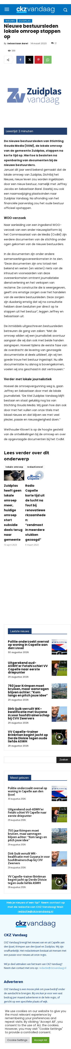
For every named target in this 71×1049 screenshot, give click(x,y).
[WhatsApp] (47, 60)
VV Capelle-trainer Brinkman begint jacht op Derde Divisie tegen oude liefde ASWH (28, 737)
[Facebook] (20, 60)
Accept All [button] (40, 1040)
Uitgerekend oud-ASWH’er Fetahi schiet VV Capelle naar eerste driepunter (28, 668)
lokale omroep (14, 466)
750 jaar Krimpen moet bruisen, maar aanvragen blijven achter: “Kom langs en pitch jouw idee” (28, 691)
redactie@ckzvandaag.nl (52, 968)
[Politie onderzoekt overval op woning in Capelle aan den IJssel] (59, 647)
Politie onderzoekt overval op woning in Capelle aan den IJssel (28, 644)
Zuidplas (25, 20)
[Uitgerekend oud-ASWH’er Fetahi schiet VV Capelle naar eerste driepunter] (59, 668)
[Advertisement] (35, 587)
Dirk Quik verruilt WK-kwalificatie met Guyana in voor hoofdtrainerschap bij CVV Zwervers (29, 714)
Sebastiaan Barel (17, 43)
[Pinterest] (38, 60)
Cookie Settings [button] (17, 1040)
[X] (29, 60)
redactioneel (35, 466)
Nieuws (10, 20)
